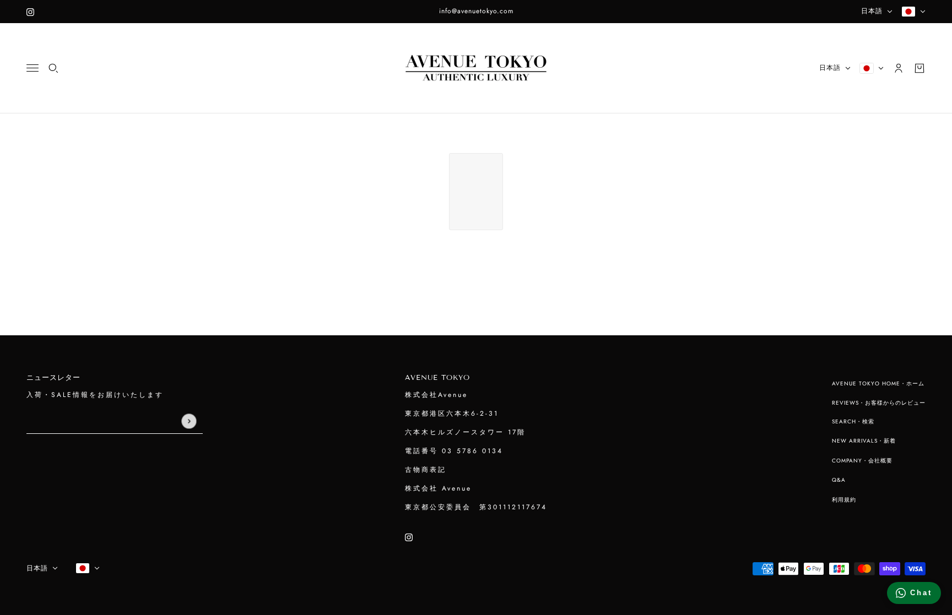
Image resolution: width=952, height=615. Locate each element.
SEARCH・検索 (853, 421)
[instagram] (30, 11)
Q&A (839, 480)
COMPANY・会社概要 (862, 460)
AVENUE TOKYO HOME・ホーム (878, 383)
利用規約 (844, 500)
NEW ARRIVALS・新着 (864, 441)
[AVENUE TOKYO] (476, 68)
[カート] (919, 68)
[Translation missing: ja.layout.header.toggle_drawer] (32, 68)
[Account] (898, 68)
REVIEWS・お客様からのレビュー (879, 403)
